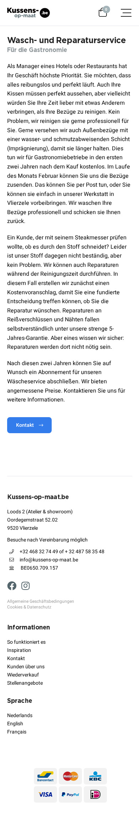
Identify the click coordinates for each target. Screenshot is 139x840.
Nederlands (19, 715)
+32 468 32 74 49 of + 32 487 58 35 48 (62, 551)
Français (16, 732)
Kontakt (25, 425)
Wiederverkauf (23, 675)
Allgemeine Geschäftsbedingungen (40, 602)
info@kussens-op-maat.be (49, 560)
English (15, 723)
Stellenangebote (25, 683)
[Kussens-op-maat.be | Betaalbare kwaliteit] (28, 13)
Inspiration (19, 650)
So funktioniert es (26, 642)
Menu (122, 13)
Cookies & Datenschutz (29, 607)
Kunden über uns (26, 666)
